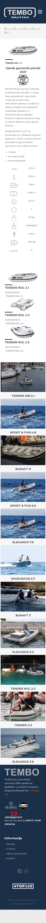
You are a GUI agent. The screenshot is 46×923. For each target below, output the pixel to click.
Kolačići (10, 858)
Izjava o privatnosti (16, 853)
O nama (10, 848)
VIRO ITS (34, 900)
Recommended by (15, 820)
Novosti (10, 844)
